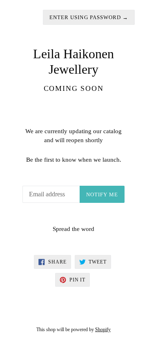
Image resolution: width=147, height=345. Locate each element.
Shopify (103, 329)
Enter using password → (88, 17)
